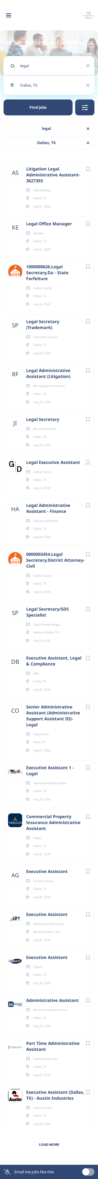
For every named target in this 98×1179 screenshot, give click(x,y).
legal (46, 128)
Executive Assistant (47, 871)
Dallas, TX (46, 142)
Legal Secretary (42, 419)
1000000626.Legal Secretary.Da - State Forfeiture (47, 272)
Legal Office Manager (49, 223)
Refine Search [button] (84, 107)
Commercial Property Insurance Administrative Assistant (53, 822)
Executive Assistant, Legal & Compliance (53, 661)
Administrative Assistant (52, 1000)
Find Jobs (38, 107)
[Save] (87, 169)
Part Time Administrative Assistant (53, 1046)
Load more (49, 1144)
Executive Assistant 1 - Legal (50, 770)
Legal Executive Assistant (53, 462)
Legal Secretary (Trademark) (42, 324)
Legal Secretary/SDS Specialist (47, 612)
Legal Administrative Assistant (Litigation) (48, 373)
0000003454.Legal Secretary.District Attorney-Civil (55, 560)
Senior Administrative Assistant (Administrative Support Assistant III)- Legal (53, 715)
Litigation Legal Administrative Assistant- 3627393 (53, 175)
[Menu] (8, 15)
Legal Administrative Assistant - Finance (48, 508)
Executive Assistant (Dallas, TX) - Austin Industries (55, 1095)
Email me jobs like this (34, 1171)
